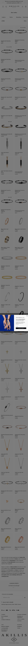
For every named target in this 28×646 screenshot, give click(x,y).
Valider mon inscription (21, 328)
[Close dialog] (27, 315)
